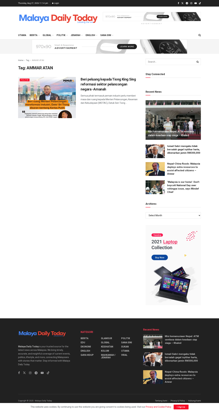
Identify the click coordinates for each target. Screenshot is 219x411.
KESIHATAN (107, 346)
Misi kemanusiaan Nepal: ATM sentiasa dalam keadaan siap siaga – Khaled (182, 339)
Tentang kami (161, 400)
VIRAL (124, 355)
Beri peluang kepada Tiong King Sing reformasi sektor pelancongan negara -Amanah (108, 84)
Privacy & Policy (178, 400)
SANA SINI (105, 35)
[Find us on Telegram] (187, 3)
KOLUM (105, 351)
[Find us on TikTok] (200, 3)
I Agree (181, 407)
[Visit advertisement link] (152, 16)
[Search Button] (199, 35)
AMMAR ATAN (38, 60)
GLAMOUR (106, 338)
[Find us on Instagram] (191, 3)
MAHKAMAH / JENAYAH (108, 356)
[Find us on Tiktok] (48, 373)
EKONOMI (86, 346)
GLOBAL (47, 35)
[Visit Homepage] (58, 19)
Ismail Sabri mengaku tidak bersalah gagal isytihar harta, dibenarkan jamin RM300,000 (183, 149)
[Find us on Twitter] (182, 3)
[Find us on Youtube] (195, 3)
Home (20, 60)
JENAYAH (75, 35)
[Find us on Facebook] (178, 3)
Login (56, 3)
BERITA (33, 35)
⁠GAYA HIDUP (87, 355)
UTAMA (22, 35)
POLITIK (61, 35)
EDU (83, 342)
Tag (27, 60)
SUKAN (125, 346)
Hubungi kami (194, 400)
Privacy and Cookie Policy (158, 407)
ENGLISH (90, 35)
